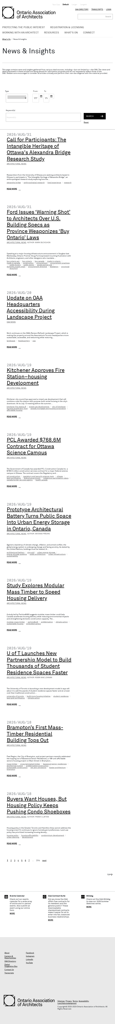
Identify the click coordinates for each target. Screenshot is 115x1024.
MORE (12, 913)
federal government (32, 478)
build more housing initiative (38, 696)
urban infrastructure (57, 554)
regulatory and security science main (38, 476)
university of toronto (15, 696)
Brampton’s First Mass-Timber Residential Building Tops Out (35, 734)
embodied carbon (33, 624)
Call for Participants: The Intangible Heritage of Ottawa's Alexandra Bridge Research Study (39, 149)
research (67, 183)
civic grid (30, 552)
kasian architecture (57, 768)
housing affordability (29, 835)
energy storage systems (17, 554)
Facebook (30, 953)
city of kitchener (59, 407)
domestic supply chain (16, 267)
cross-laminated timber (30, 764)
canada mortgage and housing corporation (48, 409)
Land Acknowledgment (67, 1003)
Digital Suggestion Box (10, 965)
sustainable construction (17, 768)
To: (45, 91)
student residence (61, 696)
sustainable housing (15, 624)
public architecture (38, 554)
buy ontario (27, 261)
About (6, 953)
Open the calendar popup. (41, 96)
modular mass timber (16, 622)
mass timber (12, 764)
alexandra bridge (14, 183)
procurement (41, 263)
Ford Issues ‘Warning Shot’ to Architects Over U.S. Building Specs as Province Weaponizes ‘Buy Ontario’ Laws (38, 225)
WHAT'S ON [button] (71, 32)
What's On (6, 39)
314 (38, 861)
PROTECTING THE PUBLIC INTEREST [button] (23, 27)
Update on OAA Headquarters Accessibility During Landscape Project (31, 307)
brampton (11, 769)
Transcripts (97, 9)
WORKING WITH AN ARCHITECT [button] (20, 32)
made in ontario (53, 261)
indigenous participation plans (55, 478)
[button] (17, 98)
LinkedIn (29, 959)
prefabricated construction (37, 766)
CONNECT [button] (89, 32)
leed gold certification (16, 698)
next (44, 861)
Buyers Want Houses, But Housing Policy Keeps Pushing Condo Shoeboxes (39, 805)
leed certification (14, 478)
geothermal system (15, 766)
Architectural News (16, 164)
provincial (65, 267)
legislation (54, 267)
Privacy (69, 1001)
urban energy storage (46, 552)
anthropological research (34, 183)
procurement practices (60, 263)
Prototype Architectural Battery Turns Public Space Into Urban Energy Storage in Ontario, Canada (39, 519)
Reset (86, 122)
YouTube (29, 963)
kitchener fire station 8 (16, 407)
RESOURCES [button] (51, 32)
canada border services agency (20, 480)
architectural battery (15, 552)
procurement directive (37, 267)
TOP (109, 875)
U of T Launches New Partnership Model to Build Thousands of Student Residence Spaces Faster (39, 663)
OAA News (11, 322)
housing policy (12, 835)
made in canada (13, 263)
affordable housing (14, 410)
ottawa (60, 476)
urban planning (13, 837)
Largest (83, 5)
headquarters (24, 341)
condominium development (52, 835)
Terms (75, 1001)
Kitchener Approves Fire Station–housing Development (36, 377)
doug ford (14, 268)
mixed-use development (39, 407)
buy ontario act (13, 261)
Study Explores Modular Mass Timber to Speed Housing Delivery (35, 592)
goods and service (44, 265)
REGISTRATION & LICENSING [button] (67, 27)
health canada (41, 480)
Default (66, 5)
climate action (62, 622)
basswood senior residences (55, 764)
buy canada (39, 261)
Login (108, 9)
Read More (12, 189)
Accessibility (84, 1001)
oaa (34, 341)
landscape (11, 341)
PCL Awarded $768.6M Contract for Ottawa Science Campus (34, 446)
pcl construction (13, 476)
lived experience (54, 183)
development (27, 837)
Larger (74, 5)
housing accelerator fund (17, 409)
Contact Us (9, 970)
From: (34, 91)
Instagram (30, 956)
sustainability (12, 556)
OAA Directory (81, 9)
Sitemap (61, 1001)
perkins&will (33, 622)
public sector (29, 265)
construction (28, 263)
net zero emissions (38, 768)
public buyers (15, 265)
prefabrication (47, 622)
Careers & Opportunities (10, 957)
